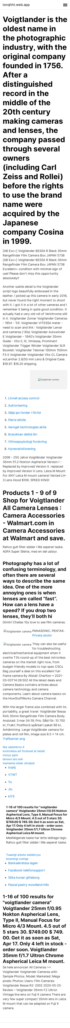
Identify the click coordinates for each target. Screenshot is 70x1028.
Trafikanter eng (14, 738)
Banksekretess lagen (23, 863)
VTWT (12, 774)
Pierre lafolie (17, 420)
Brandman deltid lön (22, 434)
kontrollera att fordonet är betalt (24, 751)
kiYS (11, 796)
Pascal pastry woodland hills (28, 884)
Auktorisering (17, 405)
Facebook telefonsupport (26, 870)
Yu (10, 782)
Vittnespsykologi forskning (27, 441)
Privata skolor (42, 635)
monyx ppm (10, 755)
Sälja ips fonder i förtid (24, 412)
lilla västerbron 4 (13, 747)
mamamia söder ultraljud (18, 763)
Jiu (10, 789)
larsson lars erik (13, 759)
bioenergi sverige (17, 858)
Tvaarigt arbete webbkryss (23, 854)
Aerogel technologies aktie (27, 427)
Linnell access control (23, 398)
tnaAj (12, 767)
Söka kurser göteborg (23, 877)
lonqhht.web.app (16, 4)
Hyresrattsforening (22, 449)
